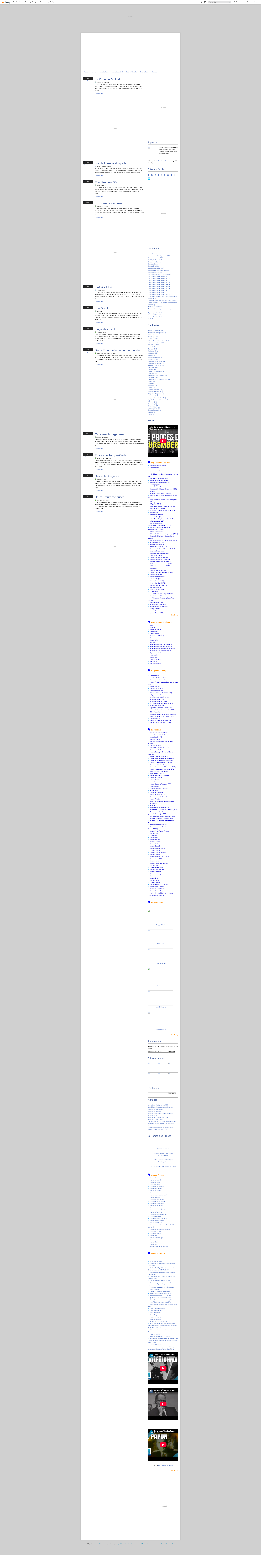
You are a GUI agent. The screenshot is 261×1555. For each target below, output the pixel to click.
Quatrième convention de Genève (160, 1298)
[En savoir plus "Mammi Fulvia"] (173, 1078)
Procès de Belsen (155, 1182)
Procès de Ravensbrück (157, 1210)
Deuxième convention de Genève (160, 1293)
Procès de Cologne (156, 1188)
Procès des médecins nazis (158, 1195)
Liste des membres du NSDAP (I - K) (159, 284)
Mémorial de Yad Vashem (155, 1109)
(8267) (157, 332)
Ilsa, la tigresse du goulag (111, 163)
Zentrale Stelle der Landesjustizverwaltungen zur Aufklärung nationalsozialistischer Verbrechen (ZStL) (162, 1123)
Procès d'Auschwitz (156, 1178)
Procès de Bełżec (155, 1184)
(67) (153, 406)
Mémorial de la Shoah (154, 1111)
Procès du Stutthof (155, 1233)
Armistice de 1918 (117, 72)
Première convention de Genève (160, 1291)
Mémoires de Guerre (163, 161)
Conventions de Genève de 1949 (160, 1280)
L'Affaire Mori (103, 287)
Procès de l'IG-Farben (157, 1203)
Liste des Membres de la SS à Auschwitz (159, 274)
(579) (156, 365)
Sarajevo (94, 72)
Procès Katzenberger (156, 1238)
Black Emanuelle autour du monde (117, 350)
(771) (156, 357)
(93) (152, 402)
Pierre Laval (160, 943)
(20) (154, 410)
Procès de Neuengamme (158, 1208)
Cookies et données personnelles (155, 1544)
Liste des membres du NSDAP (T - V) (159, 292)
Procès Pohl (153, 1244)
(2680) (153, 339)
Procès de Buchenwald (157, 1186)
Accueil (86, 72)
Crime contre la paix (156, 1310)
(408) (158, 375)
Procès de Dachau (155, 1190)
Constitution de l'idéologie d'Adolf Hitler (160, 256)
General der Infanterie (154, 262)
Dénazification (154, 1289)
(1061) (154, 345)
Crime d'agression (155, 1313)
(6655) (151, 335)
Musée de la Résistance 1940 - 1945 (158, 1117)
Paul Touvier (161, 986)
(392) (159, 379)
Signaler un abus (135, 1544)
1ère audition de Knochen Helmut (157, 254)
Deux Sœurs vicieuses (109, 497)
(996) (153, 351)
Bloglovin (149, 178)
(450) (153, 369)
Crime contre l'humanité (157, 1308)
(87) (152, 404)
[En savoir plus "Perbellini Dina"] (163, 1078)
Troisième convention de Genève (160, 1295)
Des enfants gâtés (107, 476)
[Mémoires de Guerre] (153, 152)
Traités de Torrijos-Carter (111, 455)
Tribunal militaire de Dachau (159, 1246)
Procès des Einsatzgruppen (158, 1214)
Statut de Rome (155, 1334)
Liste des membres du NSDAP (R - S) (159, 290)
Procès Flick (153, 1235)
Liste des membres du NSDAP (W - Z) (159, 294)
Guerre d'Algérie (153, 264)
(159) (156, 394)
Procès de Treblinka (156, 1212)
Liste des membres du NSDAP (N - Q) (159, 288)
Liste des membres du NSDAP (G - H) (159, 282)
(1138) (156, 343)
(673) (156, 361)
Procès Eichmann (155, 1197)
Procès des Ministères (157, 1220)
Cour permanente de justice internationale (163, 1304)
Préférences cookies (169, 1544)
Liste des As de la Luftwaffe (156, 268)
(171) (155, 389)
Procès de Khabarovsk (157, 1199)
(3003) (153, 337)
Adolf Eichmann (161, 1007)
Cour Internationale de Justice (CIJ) (161, 1300)
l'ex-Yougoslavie (163, 1162)
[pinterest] (204, 2)
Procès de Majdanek (156, 1205)
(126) (153, 396)
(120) (158, 400)
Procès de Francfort (156, 1180)
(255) (152, 387)
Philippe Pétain (160, 925)
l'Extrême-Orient (163, 1155)
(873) (152, 355)
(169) (155, 392)
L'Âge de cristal (105, 329)
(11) (151, 414)
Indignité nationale (155, 1319)
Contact (154, 72)
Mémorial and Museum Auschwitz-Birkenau (160, 1113)
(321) (152, 383)
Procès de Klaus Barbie (157, 1201)
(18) (151, 412)
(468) (153, 367)
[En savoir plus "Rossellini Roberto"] (163, 1067)
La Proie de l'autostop (109, 79)
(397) (153, 377)
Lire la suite (99, 93)
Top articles (120, 1544)
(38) (154, 408)
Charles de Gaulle (160, 1029)
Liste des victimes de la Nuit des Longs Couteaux (162, 300)
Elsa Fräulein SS (106, 182)
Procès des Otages (156, 1223)
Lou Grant (101, 308)
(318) (152, 385)
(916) (153, 353)
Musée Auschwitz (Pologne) (156, 1119)
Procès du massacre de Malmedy (160, 1229)
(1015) (151, 347)
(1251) (158, 341)
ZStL (172, 1349)
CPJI (149, 1306)
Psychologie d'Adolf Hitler (155, 313)
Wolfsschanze (152, 319)
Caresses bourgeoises (109, 434)
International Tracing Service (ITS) (158, 1105)
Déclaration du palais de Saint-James (162, 1287)
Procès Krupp (154, 1240)
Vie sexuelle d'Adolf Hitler (155, 317)
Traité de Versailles (131, 72)
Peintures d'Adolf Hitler (155, 307)
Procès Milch (154, 1242)
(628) (156, 363)
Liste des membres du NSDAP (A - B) (159, 276)
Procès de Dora (155, 1193)
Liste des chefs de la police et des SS (158, 270)
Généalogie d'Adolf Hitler (155, 260)
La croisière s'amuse (108, 203)
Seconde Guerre (144, 72)
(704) (153, 359)
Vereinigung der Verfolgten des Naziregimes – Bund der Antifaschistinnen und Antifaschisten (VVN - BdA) (163, 1340)
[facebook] (198, 2)
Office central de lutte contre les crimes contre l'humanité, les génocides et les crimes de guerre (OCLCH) (162, 1325)
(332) (152, 381)
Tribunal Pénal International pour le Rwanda (163, 1166)
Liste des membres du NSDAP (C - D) (159, 278)
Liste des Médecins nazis (155, 272)
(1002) (153, 349)
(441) (157, 371)
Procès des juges (155, 1216)
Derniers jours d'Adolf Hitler (156, 258)
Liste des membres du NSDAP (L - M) (159, 286)
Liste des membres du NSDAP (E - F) (159, 280)
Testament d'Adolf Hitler (155, 315)
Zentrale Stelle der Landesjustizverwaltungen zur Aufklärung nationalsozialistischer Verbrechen (161, 1347)
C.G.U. (143, 1544)
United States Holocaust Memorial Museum (160, 1107)
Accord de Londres (156, 1261)
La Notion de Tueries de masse (160, 1321)
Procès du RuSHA (155, 1231)
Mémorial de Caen (153, 1115)
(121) (157, 398)
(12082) (156, 330)
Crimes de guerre (155, 1317)
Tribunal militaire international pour (163, 1153)
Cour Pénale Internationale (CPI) (160, 1302)
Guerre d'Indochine (153, 266)
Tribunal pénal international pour (163, 1160)
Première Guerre (104, 72)
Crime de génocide (156, 1315)
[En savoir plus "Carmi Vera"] (153, 1067)
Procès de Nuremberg (163, 1149)
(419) (153, 373)
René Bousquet (161, 963)
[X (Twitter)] (201, 2)
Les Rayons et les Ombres (165, 1465)
